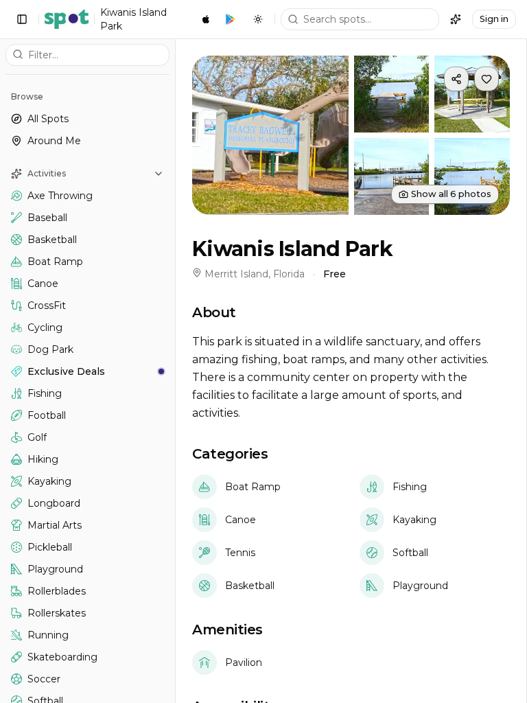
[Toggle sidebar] (22, 19)
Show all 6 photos (451, 194)
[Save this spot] (486, 79)
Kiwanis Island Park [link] (133, 19)
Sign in (494, 19)
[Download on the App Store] (206, 19)
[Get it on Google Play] (231, 19)
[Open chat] (456, 19)
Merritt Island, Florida (254, 274)
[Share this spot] (456, 79)
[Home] (67, 19)
